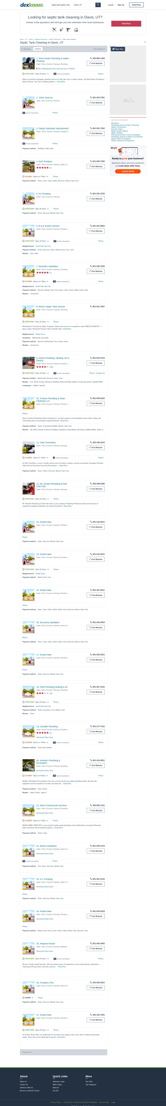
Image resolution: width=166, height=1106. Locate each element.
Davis (31, 39)
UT (26, 39)
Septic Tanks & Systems (70, 882)
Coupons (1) (100, 373)
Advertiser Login (59, 1081)
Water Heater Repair (119, 131)
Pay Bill (55, 1091)
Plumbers (64, 229)
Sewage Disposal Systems (70, 131)
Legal (113, 1102)
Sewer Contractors (55, 39)
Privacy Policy (56, 1102)
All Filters (27, 49)
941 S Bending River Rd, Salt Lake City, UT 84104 (56, 69)
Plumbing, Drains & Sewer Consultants (127, 137)
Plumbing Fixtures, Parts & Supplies (125, 135)
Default (100, 49)
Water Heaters (117, 133)
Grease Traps (116, 129)
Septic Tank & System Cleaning (48, 64)
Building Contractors (41, 39)
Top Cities (89, 1081)
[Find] (98, 5)
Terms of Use (104, 1102)
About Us (23, 1081)
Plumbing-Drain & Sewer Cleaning (125, 125)
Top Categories (91, 1085)
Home (22, 39)
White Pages (57, 1085)
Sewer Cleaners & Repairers (122, 141)
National (56, 1088)
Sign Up (121, 5)
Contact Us (24, 1085)
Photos (100, 74)
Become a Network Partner (29, 1091)
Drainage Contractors (68, 446)
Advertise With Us (26, 1088)
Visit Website (96, 63)
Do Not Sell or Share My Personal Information (80, 1102)
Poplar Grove (40, 334)
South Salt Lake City (43, 246)
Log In (111, 5)
